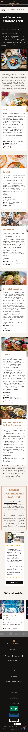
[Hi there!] (24, 728)
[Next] (22, 541)
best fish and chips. (8, 523)
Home (3, 9)
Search (5, 5)
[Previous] (20, 541)
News (7, 9)
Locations (12, 649)
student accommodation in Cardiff (10, 88)
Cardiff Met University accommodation (12, 377)
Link (11, 148)
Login (23, 5)
